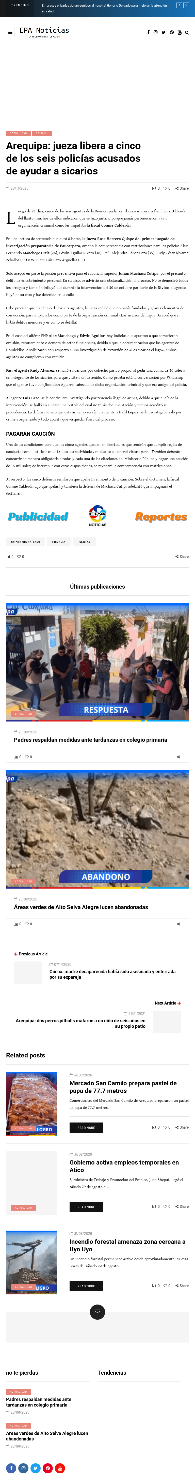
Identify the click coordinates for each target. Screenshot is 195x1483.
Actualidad (18, 133)
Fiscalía (59, 541)
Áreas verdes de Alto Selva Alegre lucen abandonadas (81, 907)
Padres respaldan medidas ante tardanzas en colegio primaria (90, 740)
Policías (84, 541)
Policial (42, 133)
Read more (86, 1127)
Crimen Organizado (25, 541)
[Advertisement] (97, 83)
